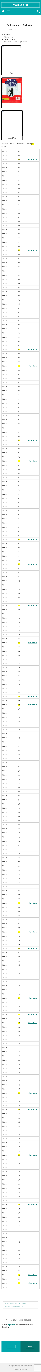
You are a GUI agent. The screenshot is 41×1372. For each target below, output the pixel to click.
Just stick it (23, 1303)
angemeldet (11, 1325)
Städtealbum (19, 1306)
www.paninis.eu (20, 5)
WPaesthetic (23, 1369)
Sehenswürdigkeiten (10, 1306)
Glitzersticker (32, 159)
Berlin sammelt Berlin (12, 1303)
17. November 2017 (13, 29)
